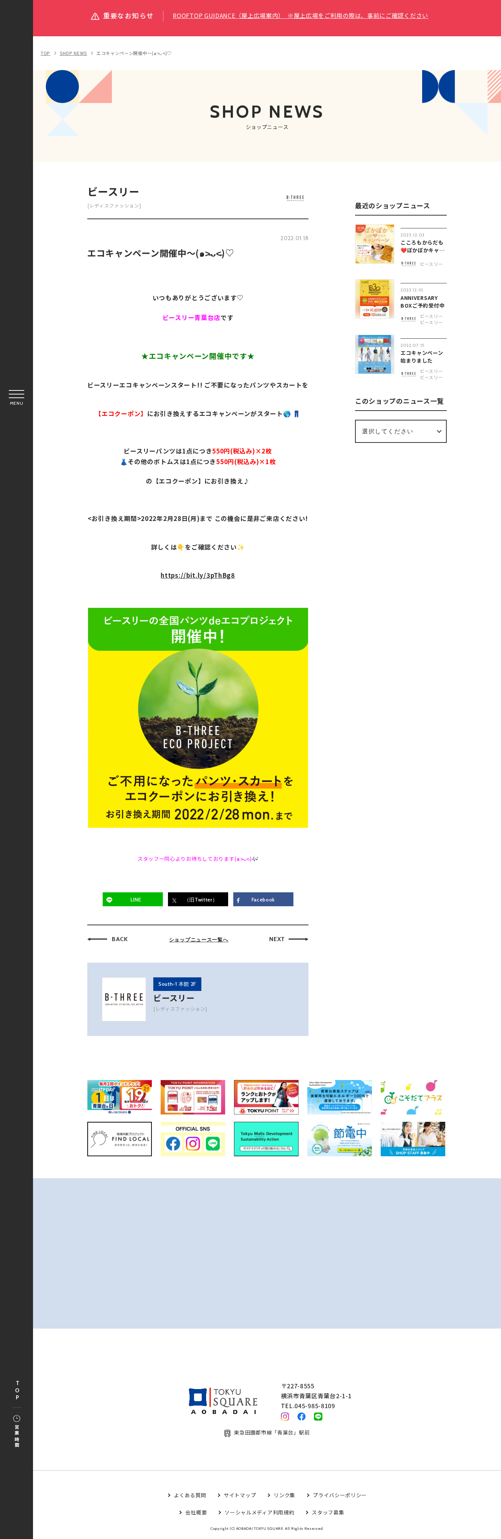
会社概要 (196, 1512)
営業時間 (17, 1436)
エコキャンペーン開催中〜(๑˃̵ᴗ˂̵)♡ (134, 53)
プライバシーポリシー (340, 1495)
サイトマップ (240, 1495)
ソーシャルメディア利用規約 (259, 1512)
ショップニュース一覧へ (198, 939)
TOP (17, 1391)
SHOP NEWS (73, 53)
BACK (120, 939)
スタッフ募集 (328, 1512)
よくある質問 (190, 1495)
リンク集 (284, 1495)
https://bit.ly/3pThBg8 (198, 575)
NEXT (277, 939)
